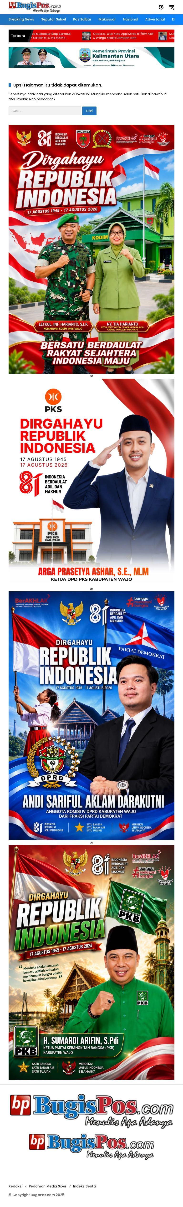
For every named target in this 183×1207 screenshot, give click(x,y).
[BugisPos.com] (35, 7)
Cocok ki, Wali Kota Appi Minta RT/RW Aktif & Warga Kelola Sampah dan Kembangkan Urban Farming (76, 36)
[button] (161, 7)
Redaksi (15, 1186)
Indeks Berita (84, 1186)
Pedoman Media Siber (47, 1186)
